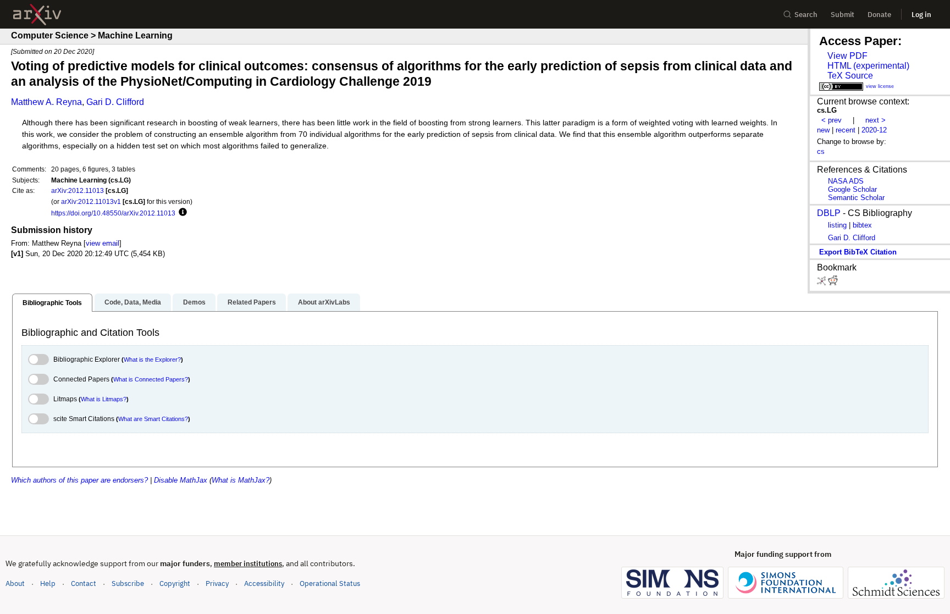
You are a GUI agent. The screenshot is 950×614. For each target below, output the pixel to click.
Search (806, 14)
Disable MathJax (180, 480)
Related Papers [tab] (252, 302)
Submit (842, 14)
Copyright (174, 583)
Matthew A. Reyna (46, 102)
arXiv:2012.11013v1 (91, 201)
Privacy (217, 583)
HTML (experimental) (868, 65)
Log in (921, 14)
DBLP (829, 213)
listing (837, 225)
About (15, 583)
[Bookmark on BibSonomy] (822, 283)
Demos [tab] (194, 302)
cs (821, 151)
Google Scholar (852, 189)
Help (48, 583)
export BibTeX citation (858, 252)
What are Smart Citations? (153, 419)
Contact (83, 583)
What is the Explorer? (152, 359)
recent (845, 130)
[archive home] (37, 14)
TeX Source (850, 75)
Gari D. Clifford (115, 102)
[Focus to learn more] (181, 213)
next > (875, 120)
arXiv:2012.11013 (77, 190)
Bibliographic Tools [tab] (52, 303)
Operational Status (330, 583)
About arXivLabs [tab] (324, 302)
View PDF (847, 55)
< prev (831, 120)
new (823, 130)
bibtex (862, 225)
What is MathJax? (240, 480)
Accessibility (264, 583)
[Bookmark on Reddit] (833, 283)
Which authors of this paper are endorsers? (79, 480)
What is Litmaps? (103, 399)
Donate (879, 14)
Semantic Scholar (856, 197)
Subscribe (128, 583)
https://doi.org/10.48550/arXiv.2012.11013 (113, 213)
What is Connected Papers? (150, 379)
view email (102, 243)
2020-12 (874, 130)
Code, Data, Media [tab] (132, 302)
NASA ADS (846, 181)
